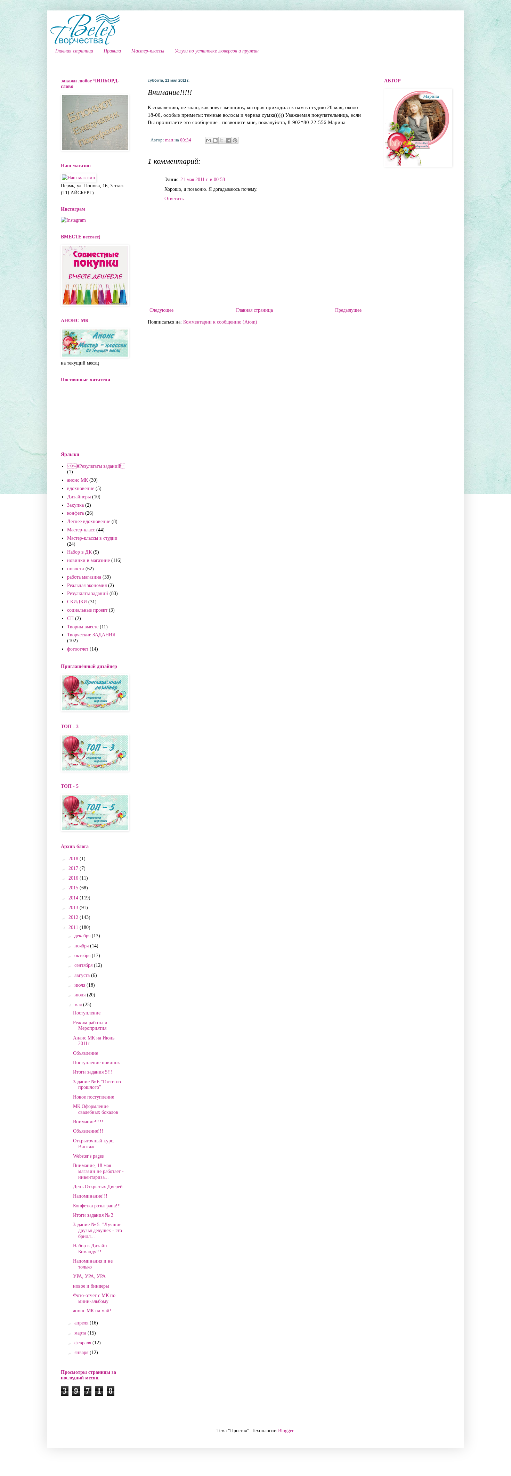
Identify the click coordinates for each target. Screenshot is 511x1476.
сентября (84, 965)
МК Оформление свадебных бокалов (95, 1109)
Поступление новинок (96, 1062)
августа (82, 975)
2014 (74, 897)
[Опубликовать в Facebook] (228, 140)
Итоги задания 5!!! (93, 1072)
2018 (74, 858)
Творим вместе (82, 626)
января (82, 1352)
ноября (82, 945)
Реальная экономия (87, 585)
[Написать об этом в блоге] (215, 140)
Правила (112, 51)
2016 (74, 878)
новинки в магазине (88, 560)
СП (70, 618)
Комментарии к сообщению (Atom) (220, 322)
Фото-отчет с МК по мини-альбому (94, 1298)
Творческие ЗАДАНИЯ (91, 634)
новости (75, 568)
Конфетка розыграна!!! (97, 1205)
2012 (74, 917)
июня (80, 994)
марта (81, 1333)
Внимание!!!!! (88, 1121)
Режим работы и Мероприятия (90, 1025)
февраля (83, 1342)
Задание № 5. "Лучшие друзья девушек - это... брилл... (99, 1230)
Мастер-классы (147, 51)
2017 (74, 868)
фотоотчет (77, 649)
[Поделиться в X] (221, 140)
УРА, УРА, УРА (89, 1276)
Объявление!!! (88, 1131)
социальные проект (87, 610)
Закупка (75, 505)
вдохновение (80, 488)
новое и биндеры (91, 1286)
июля (80, 985)
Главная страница (74, 51)
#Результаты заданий (96, 466)
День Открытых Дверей (98, 1186)
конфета (75, 513)
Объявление (85, 1053)
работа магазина (84, 577)
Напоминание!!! (90, 1196)
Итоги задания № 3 (93, 1215)
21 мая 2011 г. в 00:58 (202, 179)
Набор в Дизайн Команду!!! (90, 1248)
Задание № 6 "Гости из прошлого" (97, 1084)
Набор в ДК (79, 552)
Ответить (174, 198)
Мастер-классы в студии (92, 538)
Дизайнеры (79, 496)
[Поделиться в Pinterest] (235, 140)
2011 (74, 927)
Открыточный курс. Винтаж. (93, 1143)
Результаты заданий (87, 593)
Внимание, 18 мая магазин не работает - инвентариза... (98, 1171)
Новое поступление (93, 1097)
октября (83, 955)
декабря (83, 935)
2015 (74, 887)
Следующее (161, 310)
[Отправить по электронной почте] (208, 140)
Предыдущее (348, 310)
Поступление (86, 1013)
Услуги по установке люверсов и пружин (217, 51)
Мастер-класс (81, 529)
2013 (74, 907)
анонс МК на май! (92, 1310)
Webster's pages (88, 1156)
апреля (82, 1323)
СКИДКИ (77, 601)
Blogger (285, 1430)
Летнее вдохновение (88, 521)
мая (78, 1004)
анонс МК (77, 480)
